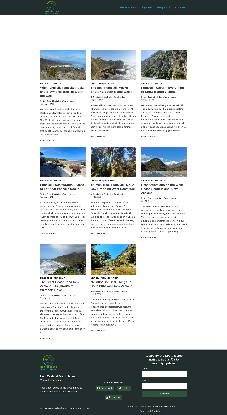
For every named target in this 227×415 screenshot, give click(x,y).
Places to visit (110, 278)
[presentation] (63, 65)
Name (145, 368)
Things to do (146, 7)
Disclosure (169, 406)
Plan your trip (164, 7)
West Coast (59, 84)
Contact (142, 406)
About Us (180, 7)
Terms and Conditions (151, 411)
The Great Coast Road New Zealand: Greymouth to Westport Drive (59, 286)
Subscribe (164, 393)
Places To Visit (128, 7)
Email (145, 380)
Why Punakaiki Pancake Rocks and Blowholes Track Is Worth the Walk (62, 92)
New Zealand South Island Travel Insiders (59, 101)
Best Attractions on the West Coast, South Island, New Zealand (162, 189)
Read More (47, 140)
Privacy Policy (155, 406)
